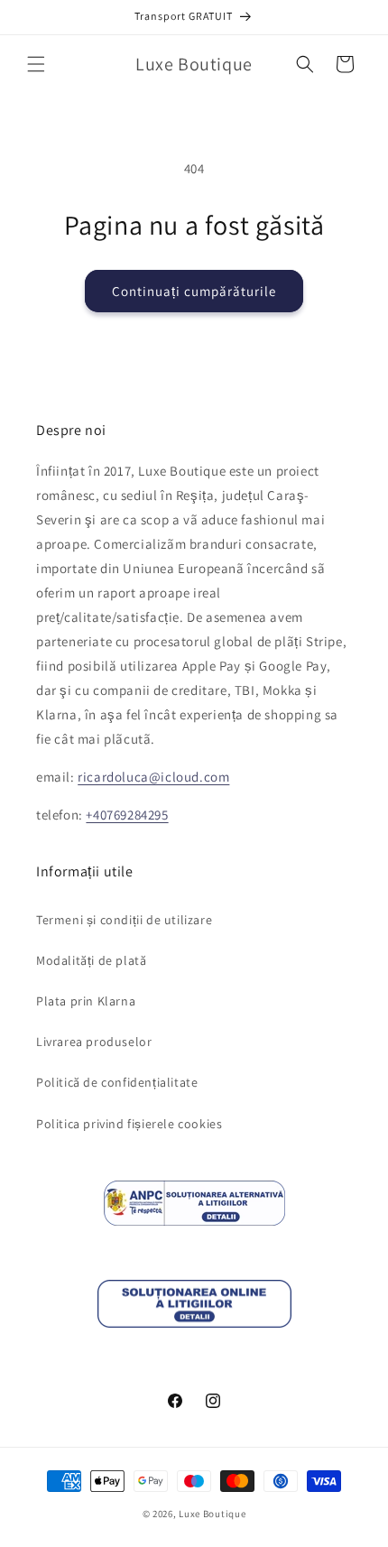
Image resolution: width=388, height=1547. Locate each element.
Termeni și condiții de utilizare (124, 920)
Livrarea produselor (94, 1041)
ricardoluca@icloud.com (153, 776)
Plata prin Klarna (85, 1001)
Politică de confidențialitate (117, 1082)
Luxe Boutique (212, 1513)
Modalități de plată (91, 960)
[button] (36, 64)
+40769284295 (127, 814)
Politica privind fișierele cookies (129, 1124)
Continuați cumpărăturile (194, 291)
